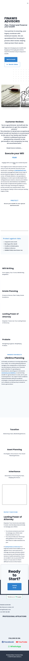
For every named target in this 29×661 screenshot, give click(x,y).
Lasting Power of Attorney (12, 546)
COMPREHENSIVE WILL (20, 170)
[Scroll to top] (3, 659)
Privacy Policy (10, 655)
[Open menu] (27, 3)
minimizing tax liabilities (8, 373)
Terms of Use (19, 655)
